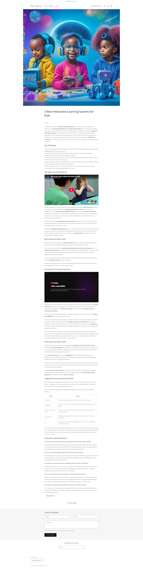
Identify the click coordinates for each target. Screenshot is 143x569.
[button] (51, 6)
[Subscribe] (83, 547)
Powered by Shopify (43, 565)
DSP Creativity (36, 565)
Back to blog (72, 503)
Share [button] (47, 122)
